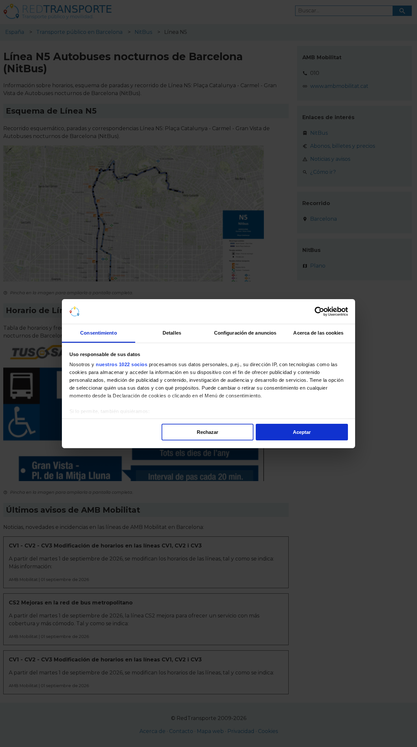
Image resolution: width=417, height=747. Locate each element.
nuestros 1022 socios (121, 364)
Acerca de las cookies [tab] (318, 333)
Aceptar (302, 432)
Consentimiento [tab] (98, 333)
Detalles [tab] (172, 333)
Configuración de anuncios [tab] (245, 333)
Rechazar (207, 432)
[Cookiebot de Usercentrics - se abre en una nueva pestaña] (319, 311)
